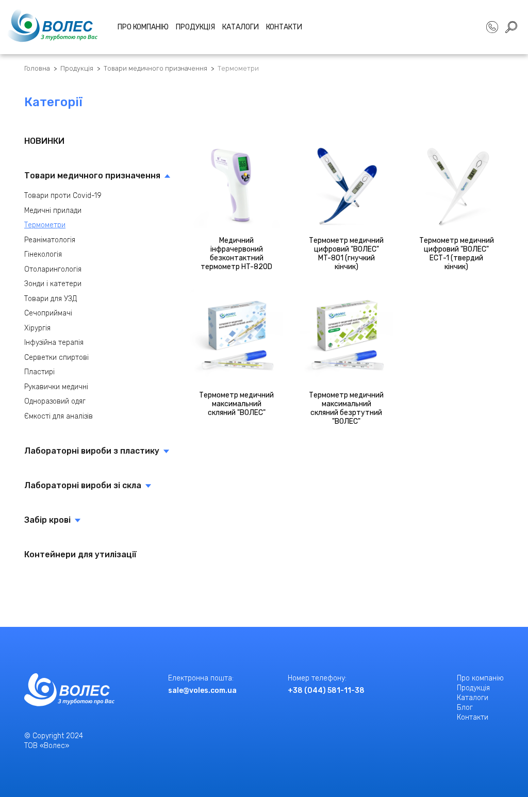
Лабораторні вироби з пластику (91, 451)
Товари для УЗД (50, 298)
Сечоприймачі (48, 313)
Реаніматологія (49, 240)
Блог (465, 707)
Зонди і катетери (52, 283)
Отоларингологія (52, 269)
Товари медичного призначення (155, 68)
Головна (37, 68)
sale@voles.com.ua (202, 690)
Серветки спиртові (56, 357)
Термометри (238, 68)
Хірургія (37, 328)
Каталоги (240, 27)
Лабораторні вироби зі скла (82, 485)
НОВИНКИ (44, 141)
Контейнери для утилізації (80, 554)
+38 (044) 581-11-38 (326, 690)
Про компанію (143, 27)
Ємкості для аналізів (58, 416)
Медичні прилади (52, 210)
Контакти (284, 27)
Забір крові (47, 520)
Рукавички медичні (56, 387)
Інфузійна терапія (54, 342)
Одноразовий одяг (55, 401)
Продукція (195, 27)
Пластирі (39, 372)
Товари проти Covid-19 (63, 195)
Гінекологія (43, 254)
